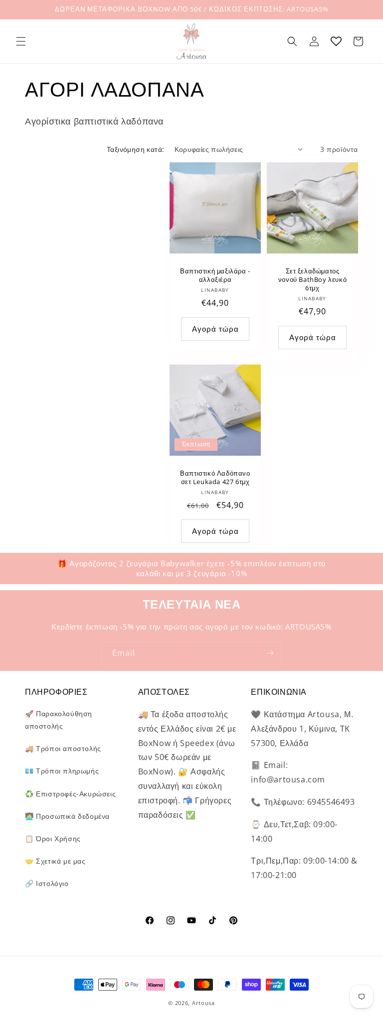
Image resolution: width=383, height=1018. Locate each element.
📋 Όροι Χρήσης (53, 838)
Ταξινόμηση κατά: (135, 149)
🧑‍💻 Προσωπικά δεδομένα (67, 816)
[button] (21, 41)
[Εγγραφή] (270, 653)
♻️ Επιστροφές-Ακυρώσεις (70, 793)
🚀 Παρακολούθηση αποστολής (58, 720)
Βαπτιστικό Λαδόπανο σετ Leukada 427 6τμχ (215, 477)
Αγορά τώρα (215, 531)
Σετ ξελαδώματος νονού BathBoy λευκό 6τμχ (312, 279)
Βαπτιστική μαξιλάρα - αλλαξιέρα (215, 275)
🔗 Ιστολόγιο (47, 883)
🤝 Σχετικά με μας (55, 861)
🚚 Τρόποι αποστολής (63, 748)
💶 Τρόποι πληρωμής (62, 770)
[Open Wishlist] (336, 41)
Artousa (203, 1003)
